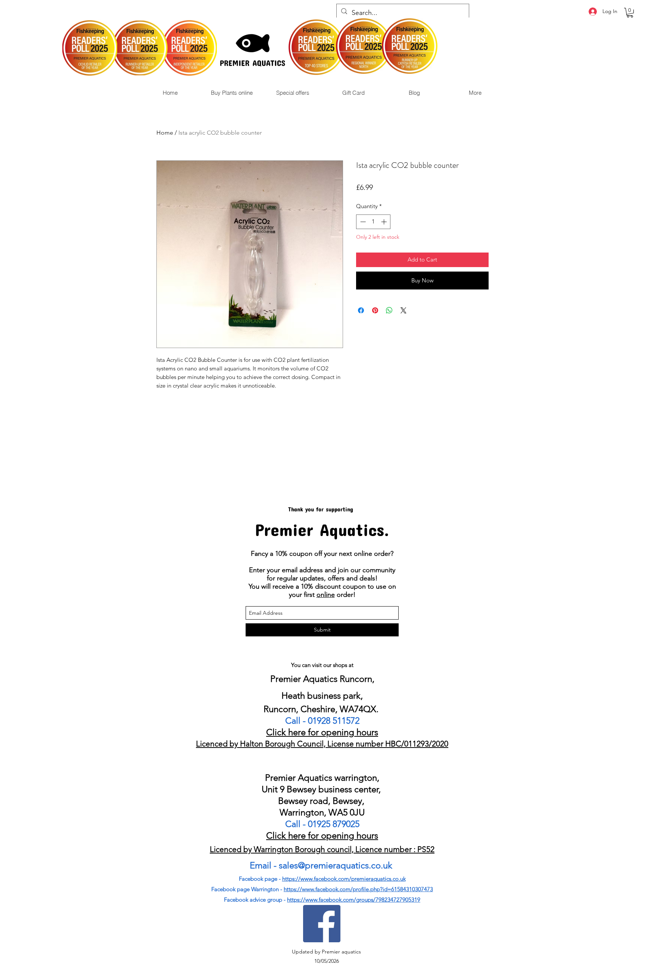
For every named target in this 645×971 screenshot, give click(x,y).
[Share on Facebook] (360, 310)
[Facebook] (321, 923)
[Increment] (385, 222)
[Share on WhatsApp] (389, 310)
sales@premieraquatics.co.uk (335, 865)
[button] (630, 13)
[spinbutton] (373, 222)
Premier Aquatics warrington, (322, 777)
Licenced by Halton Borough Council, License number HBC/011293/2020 (322, 743)
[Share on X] (403, 310)
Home (164, 132)
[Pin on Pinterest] (375, 310)
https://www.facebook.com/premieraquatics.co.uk (344, 878)
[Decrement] (362, 222)
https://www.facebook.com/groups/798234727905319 (353, 899)
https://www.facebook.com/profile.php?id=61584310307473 (358, 889)
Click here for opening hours (322, 732)
